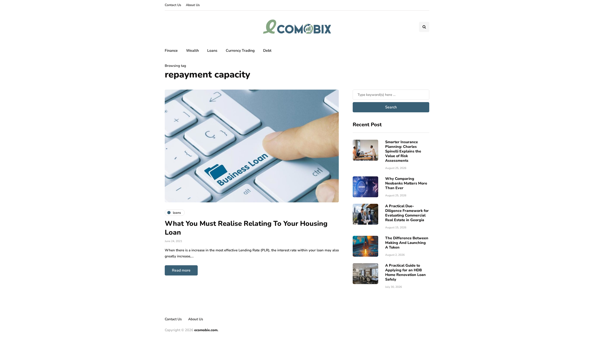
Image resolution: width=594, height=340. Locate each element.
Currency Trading (240, 50)
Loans (212, 50)
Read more (181, 270)
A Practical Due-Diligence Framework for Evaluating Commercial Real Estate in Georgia (407, 213)
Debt (267, 50)
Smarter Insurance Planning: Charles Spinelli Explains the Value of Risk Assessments (403, 151)
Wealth (192, 50)
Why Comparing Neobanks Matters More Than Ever (406, 183)
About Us (193, 5)
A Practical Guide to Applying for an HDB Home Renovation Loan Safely (405, 272)
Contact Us (173, 5)
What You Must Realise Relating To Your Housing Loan (246, 228)
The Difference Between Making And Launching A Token (406, 243)
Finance (171, 50)
